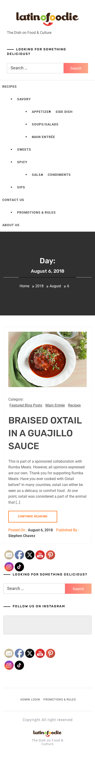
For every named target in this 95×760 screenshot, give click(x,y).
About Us (11, 225)
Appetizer (41, 112)
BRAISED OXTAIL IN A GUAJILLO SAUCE (45, 433)
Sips (21, 187)
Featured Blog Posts (25, 405)
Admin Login (30, 699)
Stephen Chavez (21, 536)
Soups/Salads (45, 124)
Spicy (22, 162)
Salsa (37, 174)
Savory (24, 99)
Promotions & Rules (36, 212)
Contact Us (13, 200)
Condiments (59, 174)
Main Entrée (43, 137)
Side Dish (64, 112)
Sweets (24, 149)
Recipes (9, 86)
